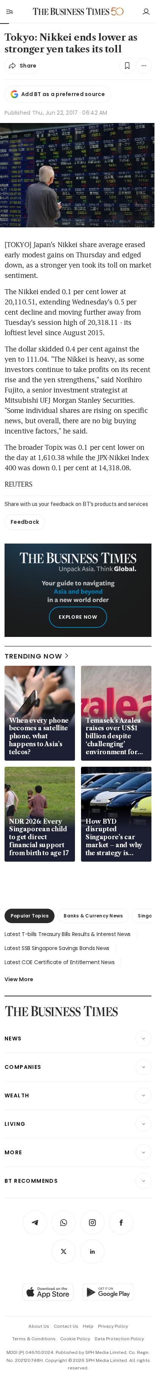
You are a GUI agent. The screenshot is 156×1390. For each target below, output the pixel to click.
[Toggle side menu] (9, 11)
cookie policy (75, 1338)
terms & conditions (34, 1338)
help (88, 1326)
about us (38, 1326)
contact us (66, 1326)
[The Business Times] (71, 12)
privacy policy (113, 1326)
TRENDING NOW (33, 656)
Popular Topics (29, 915)
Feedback (25, 522)
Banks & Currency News (93, 915)
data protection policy (119, 1338)
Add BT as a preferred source (63, 94)
